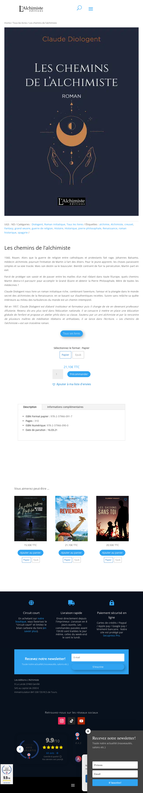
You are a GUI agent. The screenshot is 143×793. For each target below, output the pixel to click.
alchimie (104, 224)
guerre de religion (42, 228)
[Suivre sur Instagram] (61, 720)
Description (30, 407)
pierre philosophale (89, 228)
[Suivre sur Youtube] (81, 720)
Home (7, 22)
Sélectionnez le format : (67, 348)
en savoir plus (35, 629)
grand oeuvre (22, 228)
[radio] (65, 354)
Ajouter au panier (30, 552)
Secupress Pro (111, 635)
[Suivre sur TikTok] (71, 720)
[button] (71, 384)
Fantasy (8, 228)
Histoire (58, 228)
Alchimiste (117, 224)
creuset (128, 224)
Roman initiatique (54, 224)
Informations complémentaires (65, 407)
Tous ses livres (71, 333)
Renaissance (110, 228)
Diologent (37, 224)
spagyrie (23, 232)
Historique (71, 228)
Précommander (79, 374)
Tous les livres (20, 22)
